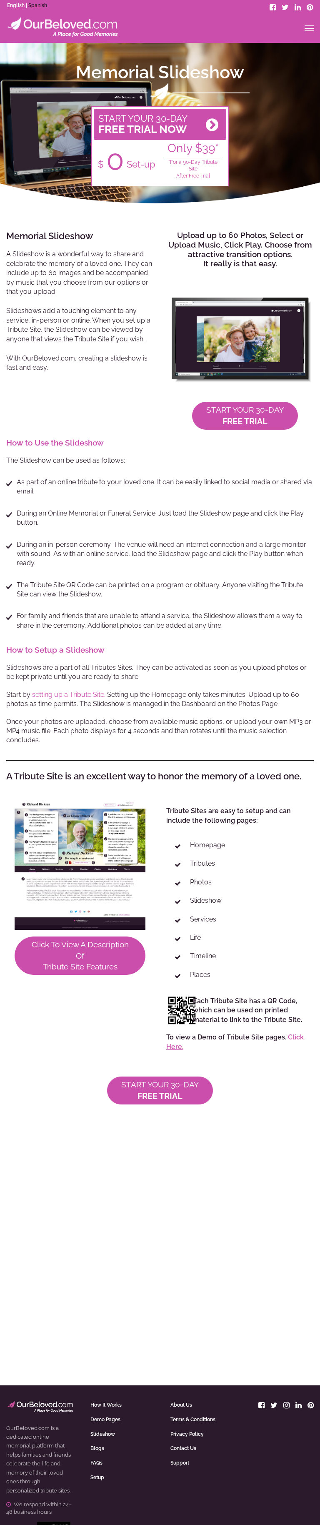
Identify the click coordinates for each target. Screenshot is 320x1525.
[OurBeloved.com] (62, 27)
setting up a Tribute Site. (68, 695)
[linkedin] (298, 7)
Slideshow (102, 1434)
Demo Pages (105, 1419)
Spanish (37, 5)
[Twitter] (285, 7)
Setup (97, 1477)
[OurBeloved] (40, 1409)
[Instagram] (286, 1405)
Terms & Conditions (192, 1419)
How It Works (106, 1405)
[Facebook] (273, 7)
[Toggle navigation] (309, 28)
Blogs (97, 1448)
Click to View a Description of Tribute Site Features (80, 955)
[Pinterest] (310, 7)
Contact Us (183, 1448)
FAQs (96, 1463)
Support (179, 1463)
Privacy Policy (187, 1434)
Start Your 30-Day (245, 415)
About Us (181, 1405)
